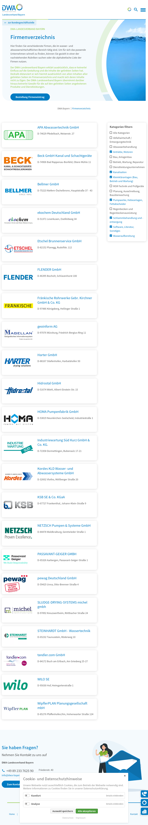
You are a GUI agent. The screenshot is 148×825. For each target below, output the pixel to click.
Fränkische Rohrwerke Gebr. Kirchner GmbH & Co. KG (64, 300)
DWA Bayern (64, 108)
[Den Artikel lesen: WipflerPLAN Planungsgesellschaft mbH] (15, 709)
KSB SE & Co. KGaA (51, 496)
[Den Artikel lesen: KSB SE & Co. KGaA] (18, 516)
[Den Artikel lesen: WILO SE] (15, 684)
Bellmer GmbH (48, 184)
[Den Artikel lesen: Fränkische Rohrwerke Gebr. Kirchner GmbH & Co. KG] (18, 317)
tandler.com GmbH (51, 654)
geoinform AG (47, 326)
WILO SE (43, 679)
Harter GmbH (47, 354)
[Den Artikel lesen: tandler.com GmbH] (15, 660)
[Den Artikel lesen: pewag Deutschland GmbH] (15, 583)
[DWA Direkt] (144, 802)
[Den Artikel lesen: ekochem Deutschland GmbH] (18, 232)
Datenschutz (67, 817)
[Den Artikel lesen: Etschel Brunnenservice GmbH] (18, 260)
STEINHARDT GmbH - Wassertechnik (63, 630)
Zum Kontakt (14, 784)
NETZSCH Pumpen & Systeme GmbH (64, 525)
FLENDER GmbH (49, 269)
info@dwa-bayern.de (13, 775)
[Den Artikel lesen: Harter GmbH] (18, 374)
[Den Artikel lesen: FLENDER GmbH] (18, 289)
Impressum (81, 817)
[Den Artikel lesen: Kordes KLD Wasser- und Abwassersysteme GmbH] (18, 488)
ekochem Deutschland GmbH (58, 212)
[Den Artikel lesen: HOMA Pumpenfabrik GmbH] (18, 431)
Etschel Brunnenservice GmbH (59, 241)
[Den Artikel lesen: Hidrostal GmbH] (18, 402)
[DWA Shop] (144, 811)
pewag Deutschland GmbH (56, 578)
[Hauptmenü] (143, 10)
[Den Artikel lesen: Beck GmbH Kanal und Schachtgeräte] (18, 175)
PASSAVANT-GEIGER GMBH (56, 553)
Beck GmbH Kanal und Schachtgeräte (64, 155)
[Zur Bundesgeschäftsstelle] (129, 10)
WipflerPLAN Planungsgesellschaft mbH (62, 705)
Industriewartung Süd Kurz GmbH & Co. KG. (63, 442)
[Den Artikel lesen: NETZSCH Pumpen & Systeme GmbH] (18, 544)
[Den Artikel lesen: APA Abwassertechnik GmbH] (18, 146)
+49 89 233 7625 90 (20, 770)
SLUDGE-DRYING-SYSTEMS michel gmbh (62, 604)
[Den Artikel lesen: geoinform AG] (18, 345)
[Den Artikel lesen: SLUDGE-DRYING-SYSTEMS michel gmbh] (18, 621)
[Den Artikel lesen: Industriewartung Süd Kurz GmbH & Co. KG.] (18, 459)
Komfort (36, 795)
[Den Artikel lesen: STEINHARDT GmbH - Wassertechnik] (15, 636)
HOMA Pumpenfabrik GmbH (57, 411)
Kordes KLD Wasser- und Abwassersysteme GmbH (55, 470)
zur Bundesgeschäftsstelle (21, 22)
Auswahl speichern (62, 811)
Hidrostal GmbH (49, 383)
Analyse (35, 803)
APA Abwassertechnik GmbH (58, 127)
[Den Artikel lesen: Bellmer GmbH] (18, 203)
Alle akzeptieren (87, 811)
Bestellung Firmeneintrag (30, 97)
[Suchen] (136, 10)
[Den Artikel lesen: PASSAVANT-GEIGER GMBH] (15, 559)
